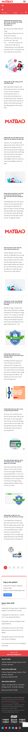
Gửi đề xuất (8, 594)
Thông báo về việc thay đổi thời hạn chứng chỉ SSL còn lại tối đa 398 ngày (13, 302)
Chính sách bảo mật (7, 703)
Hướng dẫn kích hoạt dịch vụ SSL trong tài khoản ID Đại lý (13, 409)
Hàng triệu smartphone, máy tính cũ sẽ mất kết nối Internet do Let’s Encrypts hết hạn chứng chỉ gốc (13, 196)
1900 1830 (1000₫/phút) (14, 654)
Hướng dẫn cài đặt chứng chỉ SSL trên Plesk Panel (13, 82)
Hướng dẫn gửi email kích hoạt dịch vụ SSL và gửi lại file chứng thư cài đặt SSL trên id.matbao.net (13, 23)
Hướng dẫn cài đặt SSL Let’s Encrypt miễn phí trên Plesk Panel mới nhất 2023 (13, 355)
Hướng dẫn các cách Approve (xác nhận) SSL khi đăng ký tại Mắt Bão (14, 138)
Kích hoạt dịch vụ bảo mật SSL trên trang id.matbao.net (13, 248)
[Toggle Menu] (24, 1)
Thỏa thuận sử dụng (21, 701)
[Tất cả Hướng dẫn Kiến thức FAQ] (14, 12)
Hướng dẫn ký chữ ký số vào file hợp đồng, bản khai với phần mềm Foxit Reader (12, 630)
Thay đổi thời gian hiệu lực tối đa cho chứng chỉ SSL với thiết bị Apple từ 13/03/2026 (13, 462)
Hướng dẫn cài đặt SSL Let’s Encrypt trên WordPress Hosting (13, 516)
